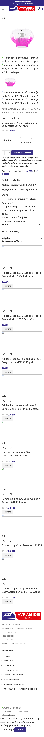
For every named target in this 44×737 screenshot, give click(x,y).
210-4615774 (27, 171)
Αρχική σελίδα (9, 109)
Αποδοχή (20, 729)
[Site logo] (22, 8)
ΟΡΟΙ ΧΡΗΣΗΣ (9, 665)
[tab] (12, 199)
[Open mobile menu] (3, 9)
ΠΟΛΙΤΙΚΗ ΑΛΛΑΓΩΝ (12, 680)
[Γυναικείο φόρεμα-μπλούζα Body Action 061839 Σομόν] (22, 477)
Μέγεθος (7, 140)
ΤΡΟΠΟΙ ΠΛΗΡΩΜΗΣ (12, 670)
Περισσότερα (7, 729)
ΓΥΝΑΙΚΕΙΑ (32, 109)
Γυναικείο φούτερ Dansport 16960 (22, 545)
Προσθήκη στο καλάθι (22, 152)
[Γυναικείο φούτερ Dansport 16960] (22, 524)
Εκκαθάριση (26, 142)
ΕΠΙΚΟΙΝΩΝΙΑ (9, 661)
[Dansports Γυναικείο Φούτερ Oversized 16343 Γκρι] (22, 431)
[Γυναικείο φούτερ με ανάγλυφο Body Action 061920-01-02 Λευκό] (22, 567)
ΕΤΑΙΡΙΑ (7, 656)
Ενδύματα (7, 112)
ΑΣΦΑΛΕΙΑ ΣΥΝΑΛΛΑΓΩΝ (14, 684)
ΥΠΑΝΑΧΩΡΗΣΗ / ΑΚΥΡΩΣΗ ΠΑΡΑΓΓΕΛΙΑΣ (20, 689)
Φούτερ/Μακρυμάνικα (26, 112)
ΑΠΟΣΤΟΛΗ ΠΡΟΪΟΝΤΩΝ (13, 675)
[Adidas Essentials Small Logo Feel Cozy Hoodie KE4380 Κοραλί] (22, 341)
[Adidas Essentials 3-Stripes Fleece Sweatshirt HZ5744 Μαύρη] (22, 255)
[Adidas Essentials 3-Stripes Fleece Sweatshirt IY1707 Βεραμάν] (22, 298)
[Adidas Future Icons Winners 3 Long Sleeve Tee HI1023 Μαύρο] (22, 384)
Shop (21, 109)
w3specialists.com (9, 715)
